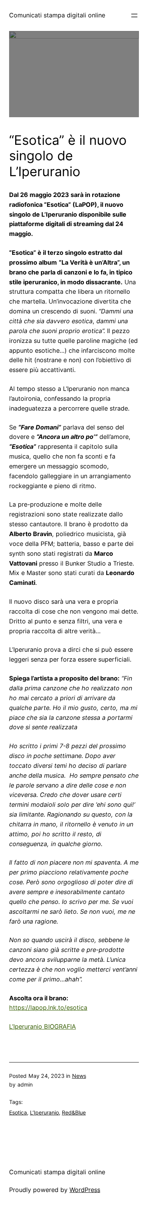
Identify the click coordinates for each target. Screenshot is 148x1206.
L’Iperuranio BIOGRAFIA (42, 1026)
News (79, 1076)
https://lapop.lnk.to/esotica (48, 1007)
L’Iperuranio (44, 1112)
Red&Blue (74, 1112)
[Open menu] (134, 15)
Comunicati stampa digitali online (57, 15)
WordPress (84, 1190)
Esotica (18, 1112)
